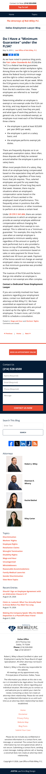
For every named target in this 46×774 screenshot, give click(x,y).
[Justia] (29, 443)
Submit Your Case (23, 730)
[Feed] (35, 443)
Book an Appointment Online (23, 352)
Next (28, 333)
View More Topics (10, 579)
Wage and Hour (17, 321)
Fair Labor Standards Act (18, 62)
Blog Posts (23, 726)
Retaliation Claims (11, 547)
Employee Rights (10, 544)
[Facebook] (11, 443)
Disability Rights (10, 554)
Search (23, 432)
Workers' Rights (32, 321)
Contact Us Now (23, 408)
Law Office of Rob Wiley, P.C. (31, 761)
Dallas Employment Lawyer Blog (23, 21)
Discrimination (9, 537)
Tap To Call (23, 7)
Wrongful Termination (13, 551)
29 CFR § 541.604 (17, 214)
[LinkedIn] (23, 443)
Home (11, 14)
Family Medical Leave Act (14, 572)
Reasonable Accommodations (16, 569)
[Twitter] (17, 443)
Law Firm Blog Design (23, 771)
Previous (8, 333)
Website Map (23, 722)
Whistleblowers (10, 565)
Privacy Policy (23, 718)
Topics (34, 14)
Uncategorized (9, 562)
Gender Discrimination (13, 576)
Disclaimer (23, 714)
